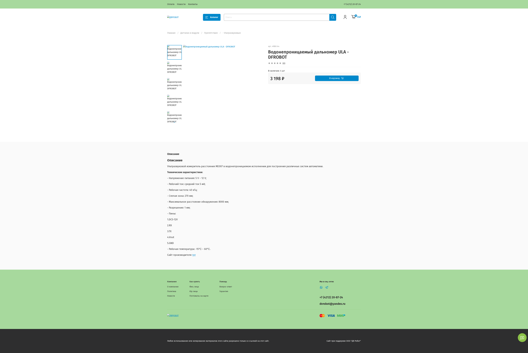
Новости (181, 4)
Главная (171, 33)
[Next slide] (174, 122)
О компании (172, 287)
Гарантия (223, 291)
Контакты (193, 4)
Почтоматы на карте (198, 296)
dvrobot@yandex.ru (332, 304)
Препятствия (211, 33)
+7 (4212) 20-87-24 (352, 4)
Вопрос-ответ (225, 287)
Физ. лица (194, 287)
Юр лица (193, 291)
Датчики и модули (189, 33)
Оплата (170, 4)
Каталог (214, 17)
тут (194, 254)
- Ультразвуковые (232, 33)
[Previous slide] (188, 85)
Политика (171, 291)
